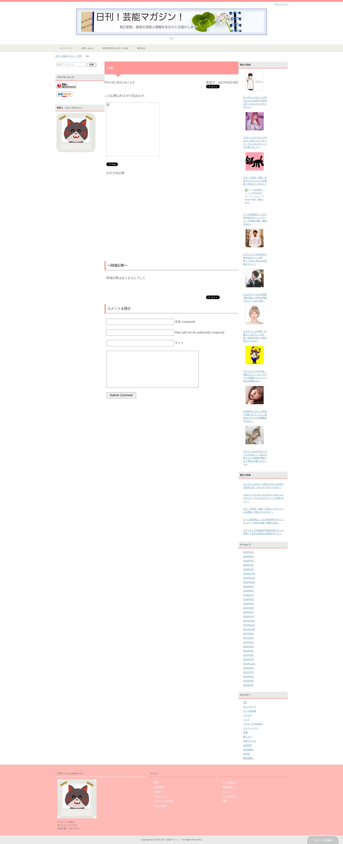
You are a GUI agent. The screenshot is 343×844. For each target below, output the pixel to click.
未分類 (246, 754)
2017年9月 (248, 634)
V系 (245, 702)
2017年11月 (249, 625)
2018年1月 (248, 616)
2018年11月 (249, 578)
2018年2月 (248, 612)
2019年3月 (248, 561)
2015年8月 (248, 668)
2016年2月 (248, 659)
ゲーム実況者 (249, 711)
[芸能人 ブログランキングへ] (66, 89)
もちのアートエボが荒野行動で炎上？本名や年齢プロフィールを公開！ (255, 297)
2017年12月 (249, 621)
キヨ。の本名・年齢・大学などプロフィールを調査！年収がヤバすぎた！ (255, 180)
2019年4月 (248, 556)
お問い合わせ (87, 48)
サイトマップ (66, 48)
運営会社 (141, 48)
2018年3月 (248, 608)
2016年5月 (248, 646)
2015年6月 (248, 676)
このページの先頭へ (323, 840)
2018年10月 (249, 582)
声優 (245, 732)
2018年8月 (248, 591)
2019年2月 (248, 565)
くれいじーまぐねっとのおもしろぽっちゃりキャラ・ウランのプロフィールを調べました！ (263, 498)
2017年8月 (248, 638)
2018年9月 (248, 586)
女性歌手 (247, 745)
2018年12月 (249, 573)
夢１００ (247, 736)
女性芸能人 (248, 749)
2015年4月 (248, 681)
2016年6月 (248, 642)
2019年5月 (248, 552)
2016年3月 (248, 655)
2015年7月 (248, 672)
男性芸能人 (248, 758)
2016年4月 (248, 651)
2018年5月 (248, 603)
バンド (246, 719)
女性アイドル (249, 741)
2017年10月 (249, 629)
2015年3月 (248, 685)
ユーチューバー (250, 728)
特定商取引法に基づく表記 (115, 48)
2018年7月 (248, 595)
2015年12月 (249, 664)
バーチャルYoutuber (253, 724)
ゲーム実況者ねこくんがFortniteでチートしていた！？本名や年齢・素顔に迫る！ (264, 521)
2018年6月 (248, 599)
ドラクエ (247, 715)
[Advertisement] (171, 219)
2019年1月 (248, 569)
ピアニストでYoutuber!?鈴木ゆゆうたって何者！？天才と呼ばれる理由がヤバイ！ (263, 532)
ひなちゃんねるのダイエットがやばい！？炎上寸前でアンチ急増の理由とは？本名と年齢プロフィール (255, 458)
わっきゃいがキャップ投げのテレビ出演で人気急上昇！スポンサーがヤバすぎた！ (263, 486)
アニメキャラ (249, 706)
